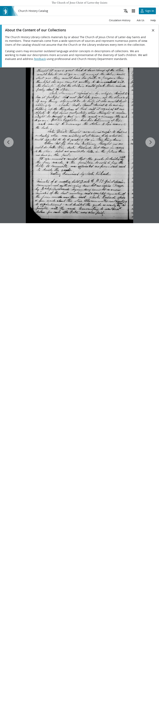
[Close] (153, 30)
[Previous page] (9, 142)
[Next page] (150, 142)
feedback (40, 59)
